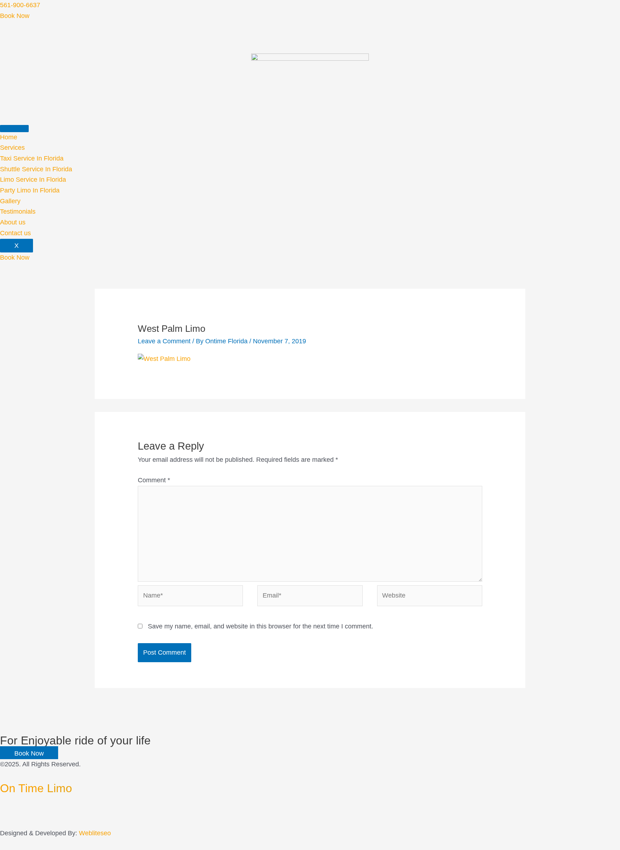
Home (8, 137)
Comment (154, 480)
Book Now (14, 15)
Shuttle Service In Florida (36, 169)
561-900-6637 (20, 5)
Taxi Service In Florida (32, 158)
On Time (36, 788)
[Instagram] (2, 822)
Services (12, 147)
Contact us (15, 233)
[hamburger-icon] (14, 128)
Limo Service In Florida (33, 179)
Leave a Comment (164, 341)
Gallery (10, 201)
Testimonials (18, 211)
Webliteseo (95, 833)
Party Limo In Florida (30, 190)
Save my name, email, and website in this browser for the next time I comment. (260, 626)
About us (12, 222)
